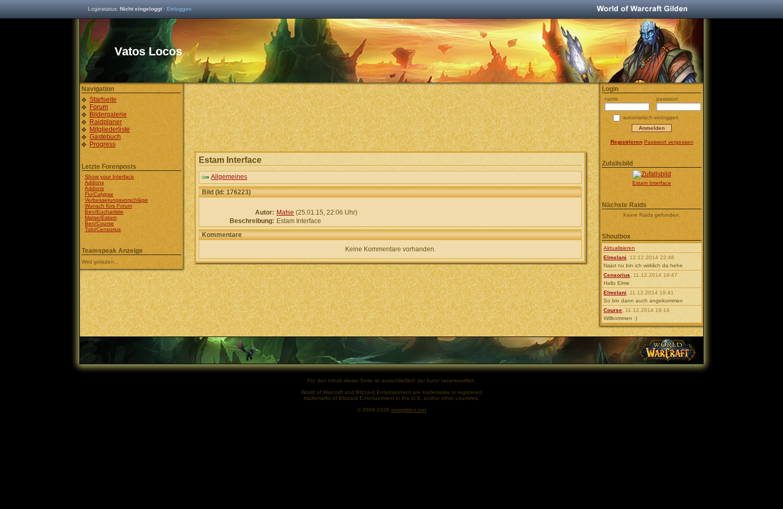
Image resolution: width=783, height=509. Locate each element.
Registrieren (626, 142)
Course (612, 310)
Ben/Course (99, 223)
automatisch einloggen (651, 117)
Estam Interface (651, 183)
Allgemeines (229, 176)
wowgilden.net (408, 410)
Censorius (616, 275)
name (611, 99)
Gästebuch (105, 137)
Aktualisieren (619, 248)
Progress (102, 144)
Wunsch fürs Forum (108, 206)
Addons (94, 182)
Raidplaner (105, 122)
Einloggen (179, 9)
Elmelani (614, 257)
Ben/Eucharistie (104, 212)
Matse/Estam (101, 217)
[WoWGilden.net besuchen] (642, 9)
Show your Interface (109, 176)
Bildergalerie (108, 114)
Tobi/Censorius (103, 229)
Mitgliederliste (109, 129)
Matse (285, 212)
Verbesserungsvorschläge (116, 200)
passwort (667, 99)
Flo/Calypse (99, 194)
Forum (98, 107)
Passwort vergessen (669, 142)
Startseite (103, 99)
